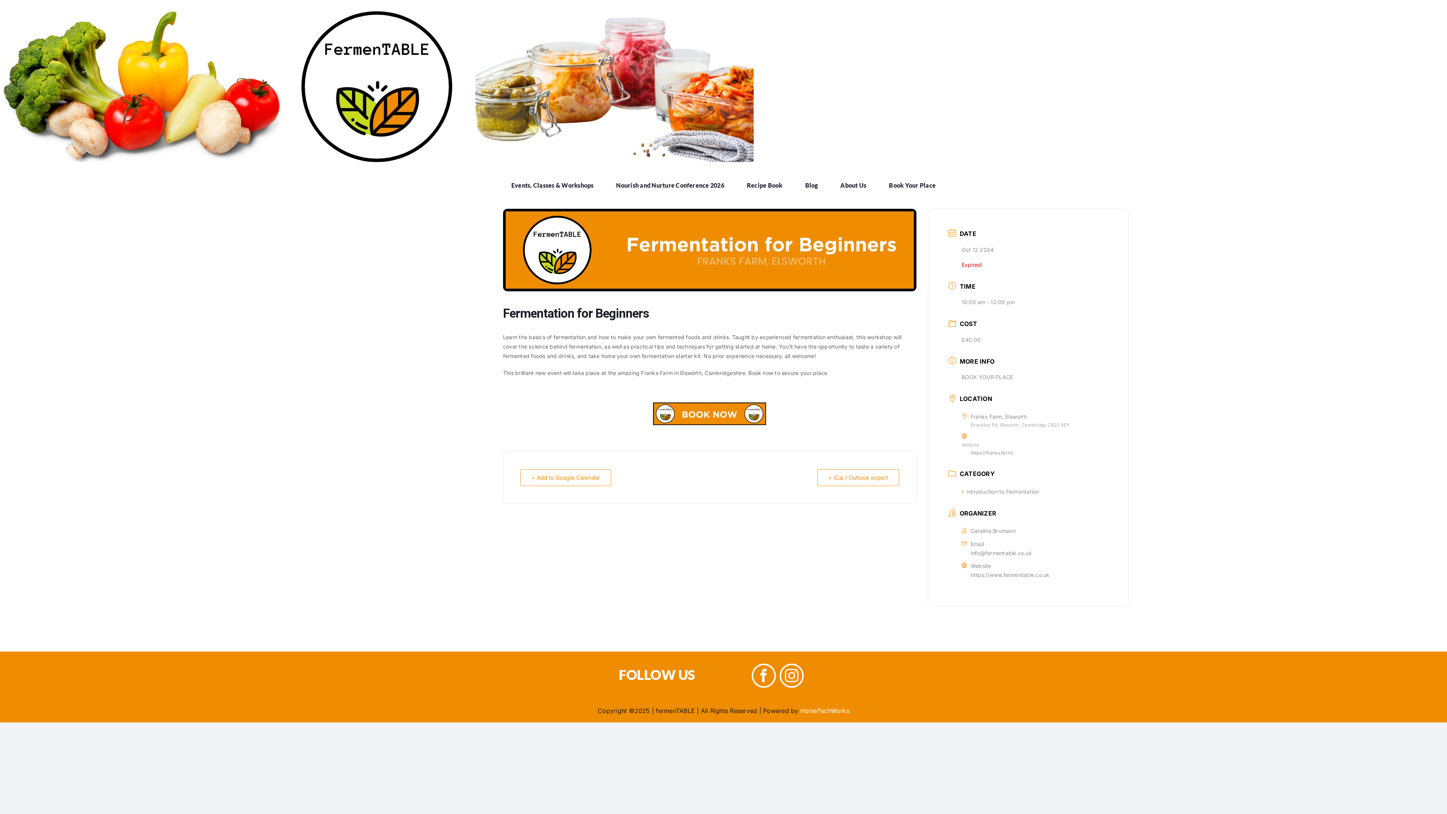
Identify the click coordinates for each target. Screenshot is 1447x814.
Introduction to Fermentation (1003, 491)
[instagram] (792, 676)
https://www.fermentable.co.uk (1010, 575)
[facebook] (764, 676)
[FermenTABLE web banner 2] (377, 14)
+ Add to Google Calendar (565, 477)
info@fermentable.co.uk (1001, 553)
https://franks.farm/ (992, 453)
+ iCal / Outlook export (858, 477)
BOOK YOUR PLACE (987, 377)
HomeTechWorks (824, 711)
